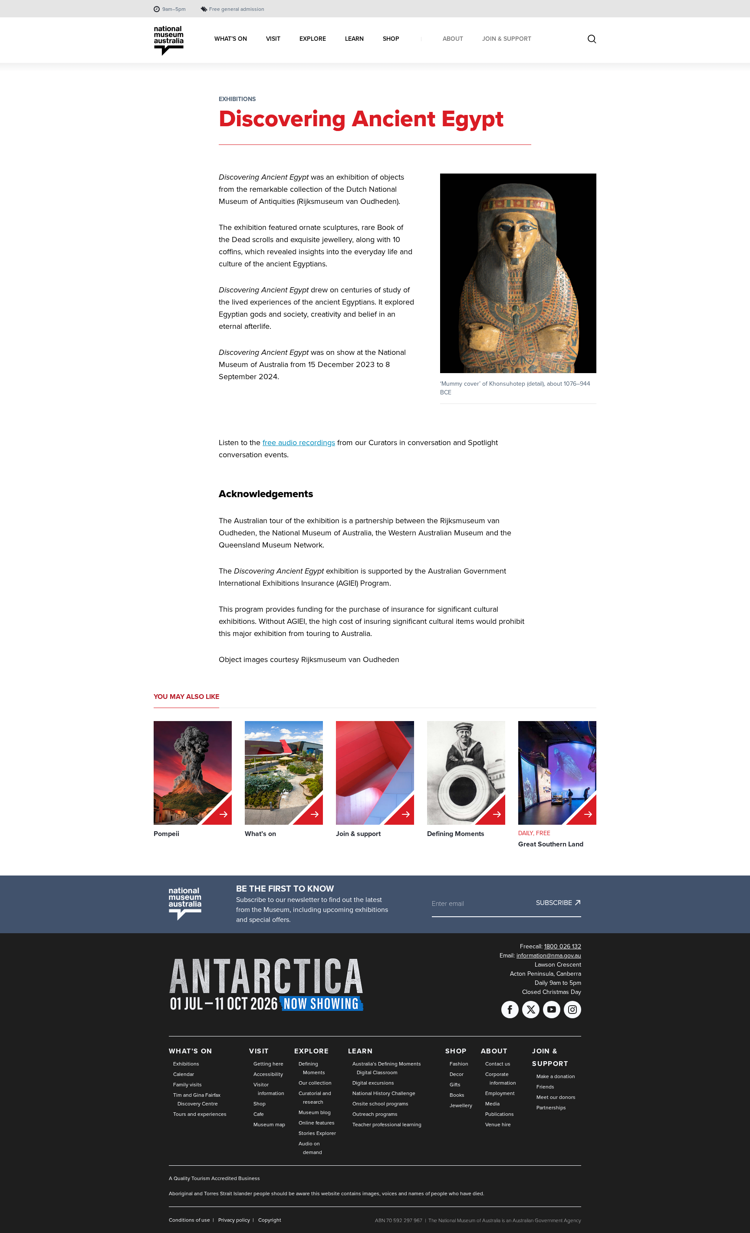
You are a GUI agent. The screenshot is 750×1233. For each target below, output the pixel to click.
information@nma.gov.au (548, 955)
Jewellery (461, 1105)
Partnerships (551, 1108)
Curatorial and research (315, 1097)
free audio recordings (299, 442)
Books (457, 1095)
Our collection (315, 1083)
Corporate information (500, 1078)
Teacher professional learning (386, 1124)
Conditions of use (189, 1220)
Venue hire (498, 1124)
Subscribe (554, 902)
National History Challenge (383, 1093)
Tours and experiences (200, 1114)
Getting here (268, 1064)
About (494, 1051)
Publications (499, 1114)
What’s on (191, 1051)
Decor (457, 1074)
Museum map (269, 1124)
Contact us (497, 1064)
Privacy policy (234, 1220)
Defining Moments (312, 1068)
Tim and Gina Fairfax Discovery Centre (196, 1099)
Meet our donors (556, 1097)
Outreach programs (375, 1114)
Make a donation (555, 1076)
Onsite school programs (380, 1104)
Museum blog (315, 1112)
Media (492, 1104)
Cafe (258, 1114)
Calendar (183, 1074)
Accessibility (268, 1074)
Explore (311, 1051)
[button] (518, 274)
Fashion (459, 1064)
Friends (545, 1087)
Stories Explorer (317, 1133)
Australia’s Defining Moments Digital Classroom (386, 1068)
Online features (317, 1123)
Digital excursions (373, 1083)
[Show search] (592, 39)
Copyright (269, 1220)
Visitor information (268, 1089)
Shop (259, 1104)
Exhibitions (237, 99)
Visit (259, 1051)
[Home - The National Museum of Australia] (169, 41)
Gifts (455, 1085)
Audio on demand (310, 1148)
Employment (500, 1093)
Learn (360, 1051)
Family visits (187, 1085)
